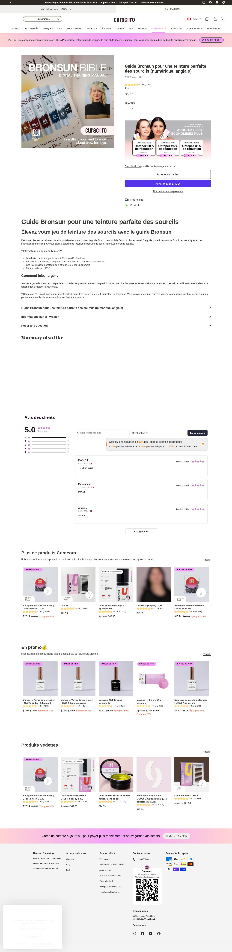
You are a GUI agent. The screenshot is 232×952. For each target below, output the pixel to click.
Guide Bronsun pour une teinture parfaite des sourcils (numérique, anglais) (72, 308)
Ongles (120, 29)
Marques (48, 29)
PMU (131, 29)
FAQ (68, 870)
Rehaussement (74, 29)
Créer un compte (176, 836)
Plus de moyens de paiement (168, 191)
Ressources (213, 29)
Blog (68, 864)
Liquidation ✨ (158, 29)
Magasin (16, 29)
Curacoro (70, 859)
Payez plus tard (106, 881)
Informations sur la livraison (40, 316)
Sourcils (92, 29)
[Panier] (223, 19)
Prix (127, 88)
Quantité (130, 103)
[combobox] (139, 433)
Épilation (106, 29)
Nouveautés (31, 29)
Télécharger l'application (110, 892)
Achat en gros (194, 29)
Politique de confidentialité (110, 887)
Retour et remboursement (110, 875)
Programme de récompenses (111, 864)
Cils (59, 29)
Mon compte (104, 859)
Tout (207, 560)
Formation (176, 29)
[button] (138, 85)
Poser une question (34, 325)
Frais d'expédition (133, 166)
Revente (142, 29)
